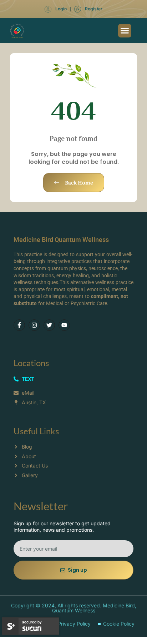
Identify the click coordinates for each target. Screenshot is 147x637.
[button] (125, 30)
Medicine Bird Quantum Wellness (61, 239)
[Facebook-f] (19, 325)
